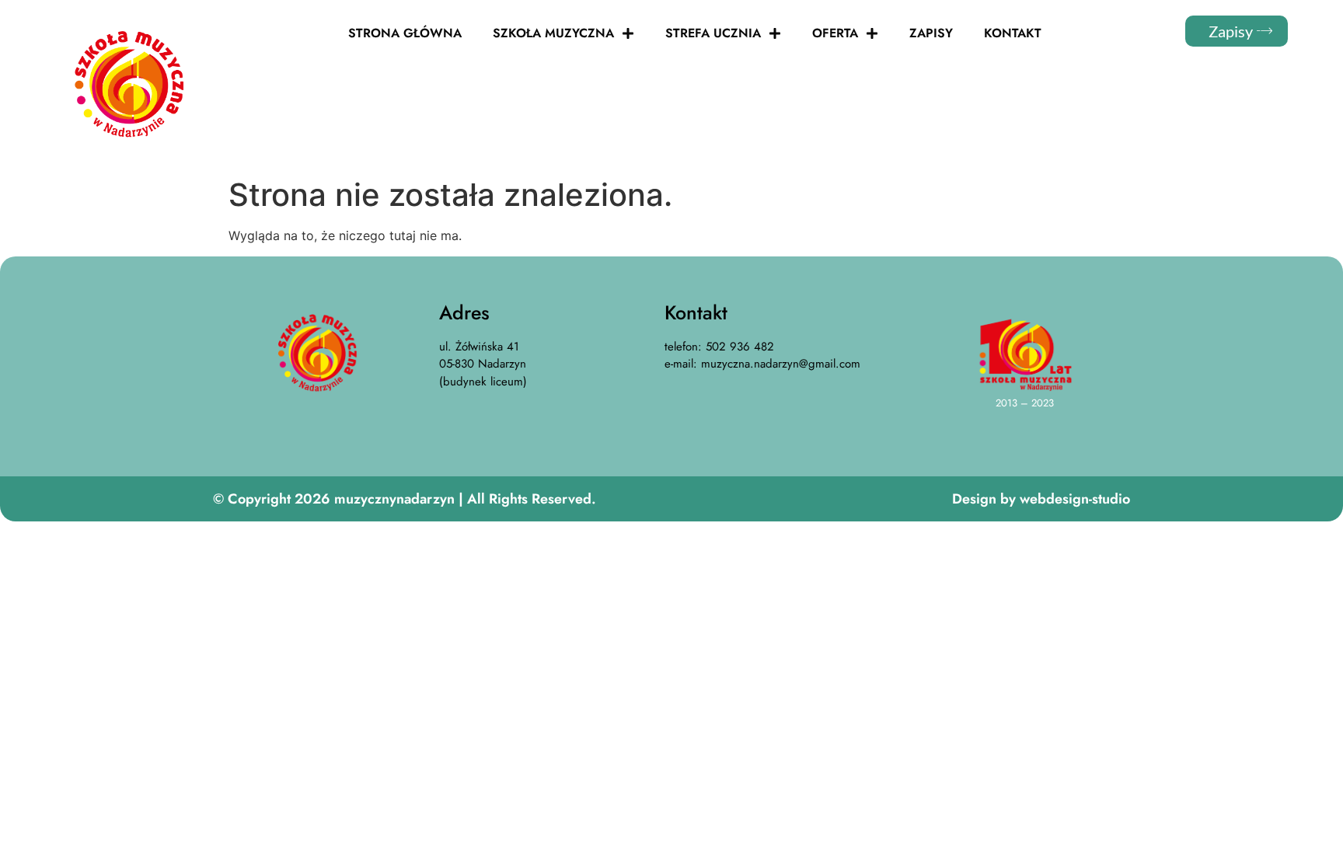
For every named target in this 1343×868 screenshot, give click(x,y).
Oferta (835, 33)
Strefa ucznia (713, 33)
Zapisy (931, 33)
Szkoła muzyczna (553, 33)
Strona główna (405, 33)
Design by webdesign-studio (1041, 499)
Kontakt (1012, 33)
